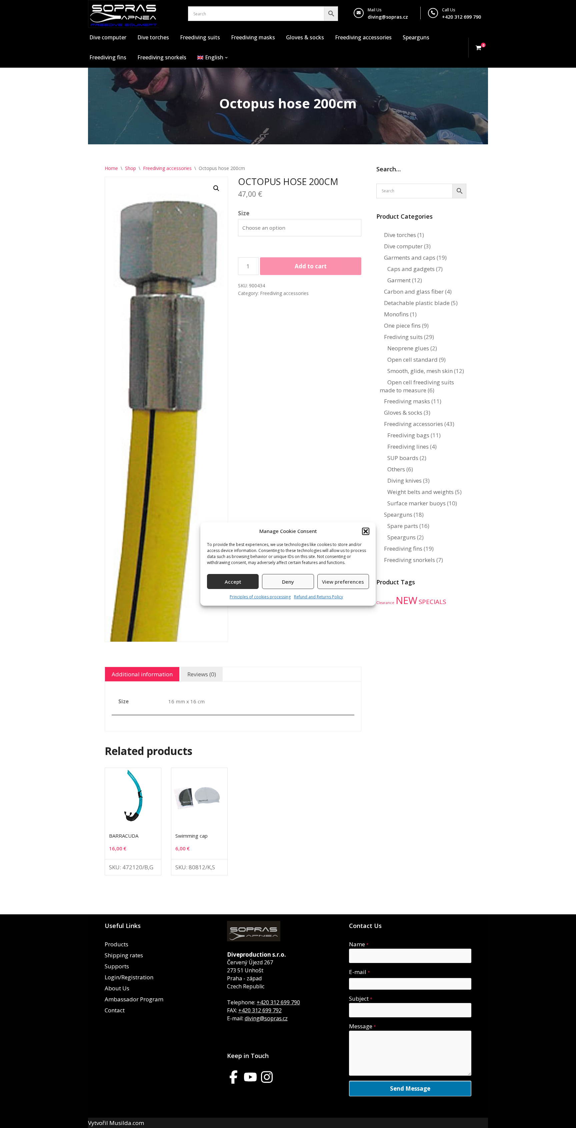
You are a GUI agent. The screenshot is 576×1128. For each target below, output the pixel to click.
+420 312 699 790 (278, 1002)
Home (111, 168)
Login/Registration (129, 977)
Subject (360, 998)
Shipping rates (124, 955)
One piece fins (402, 325)
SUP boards (402, 458)
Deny (288, 581)
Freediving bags (408, 435)
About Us (117, 988)
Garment (399, 280)
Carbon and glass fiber (414, 291)
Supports (117, 966)
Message (362, 1026)
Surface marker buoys (416, 503)
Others (396, 469)
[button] (365, 531)
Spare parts (402, 526)
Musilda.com (126, 1123)
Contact (115, 1010)
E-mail (359, 972)
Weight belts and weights (420, 492)
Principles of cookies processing (260, 597)
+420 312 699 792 (260, 1010)
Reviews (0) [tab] (201, 674)
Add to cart (311, 266)
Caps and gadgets (411, 269)
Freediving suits (200, 37)
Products (116, 944)
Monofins (396, 314)
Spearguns (416, 37)
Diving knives (404, 480)
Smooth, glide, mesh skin (420, 371)
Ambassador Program (134, 999)
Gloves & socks (305, 37)
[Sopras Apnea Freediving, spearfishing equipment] (123, 14)
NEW (406, 600)
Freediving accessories (363, 37)
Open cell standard (412, 359)
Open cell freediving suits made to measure (417, 386)
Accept (233, 581)
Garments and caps (409, 257)
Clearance (385, 602)
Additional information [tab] (142, 674)
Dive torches (153, 37)
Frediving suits (403, 337)
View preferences (343, 581)
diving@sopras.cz (388, 17)
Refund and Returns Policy (318, 597)
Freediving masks (253, 37)
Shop (130, 168)
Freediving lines (408, 446)
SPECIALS (432, 601)
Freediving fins (107, 57)
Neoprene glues (408, 348)
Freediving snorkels (161, 57)
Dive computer (107, 37)
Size (243, 213)
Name (359, 944)
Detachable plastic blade (417, 303)
